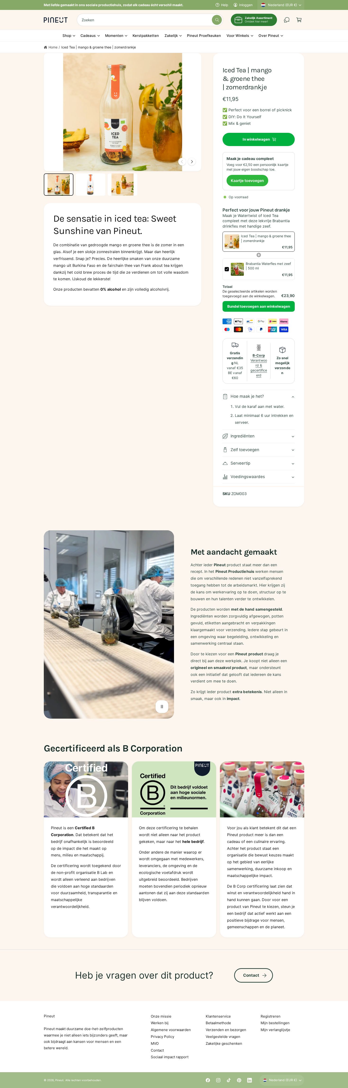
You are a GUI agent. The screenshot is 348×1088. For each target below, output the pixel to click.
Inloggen (246, 5)
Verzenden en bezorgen (226, 1030)
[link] (232, 242)
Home (53, 47)
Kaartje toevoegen (247, 180)
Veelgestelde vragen (223, 1036)
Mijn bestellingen (275, 1023)
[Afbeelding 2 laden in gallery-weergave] (90, 184)
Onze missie (161, 1016)
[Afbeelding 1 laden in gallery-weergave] (58, 184)
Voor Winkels (238, 35)
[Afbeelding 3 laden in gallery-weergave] (122, 184)
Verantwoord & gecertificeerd (258, 365)
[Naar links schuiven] (182, 161)
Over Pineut (269, 35)
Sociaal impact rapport (169, 1057)
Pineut (59, 1080)
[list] (174, 849)
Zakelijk (171, 35)
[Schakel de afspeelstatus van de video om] (162, 706)
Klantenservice (218, 1016)
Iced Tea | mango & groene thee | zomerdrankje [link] (266, 238)
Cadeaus (88, 35)
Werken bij (160, 1023)
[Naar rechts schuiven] (192, 161)
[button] (299, 20)
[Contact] (287, 20)
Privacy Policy (162, 1036)
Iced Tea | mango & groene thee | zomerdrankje (98, 47)
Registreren (271, 1016)
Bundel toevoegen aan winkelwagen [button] (258, 306)
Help (224, 5)
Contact (251, 975)
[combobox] (150, 20)
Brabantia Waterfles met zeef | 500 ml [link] (268, 266)
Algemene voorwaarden (171, 1030)
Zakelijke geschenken (224, 1043)
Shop (66, 35)
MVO (155, 1043)
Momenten (114, 35)
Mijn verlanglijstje (275, 1030)
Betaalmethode (218, 1023)
